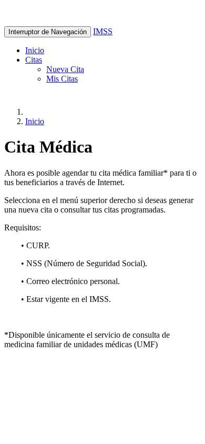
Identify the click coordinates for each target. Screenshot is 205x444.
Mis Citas (62, 78)
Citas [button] (33, 59)
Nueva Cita (65, 69)
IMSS (102, 31)
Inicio (34, 50)
